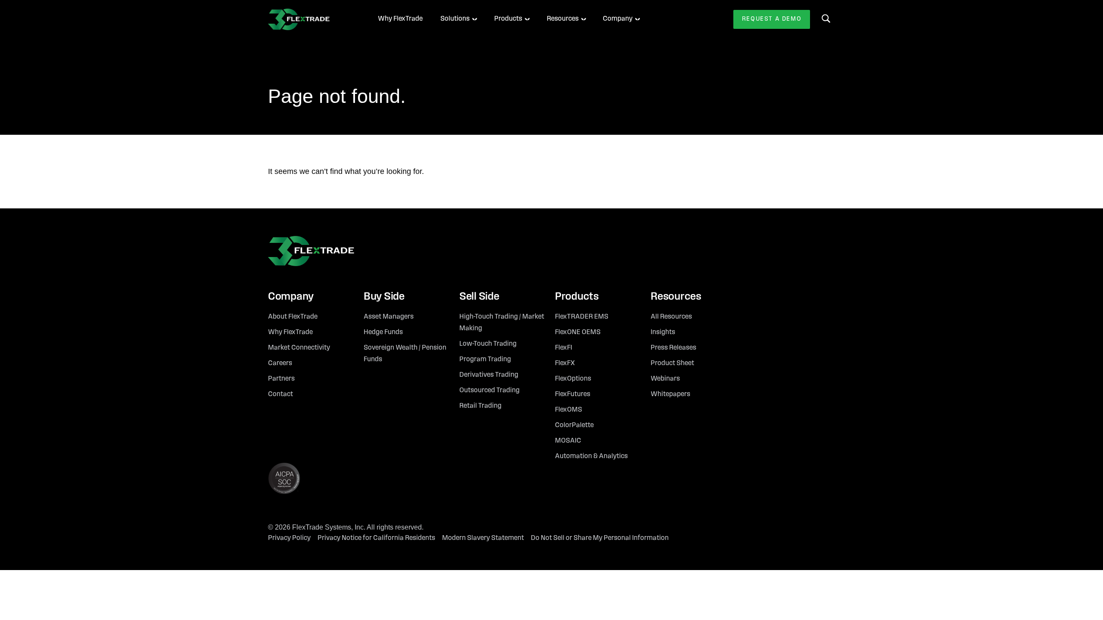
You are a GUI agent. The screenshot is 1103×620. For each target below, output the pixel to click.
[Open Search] (826, 18)
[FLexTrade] (311, 19)
